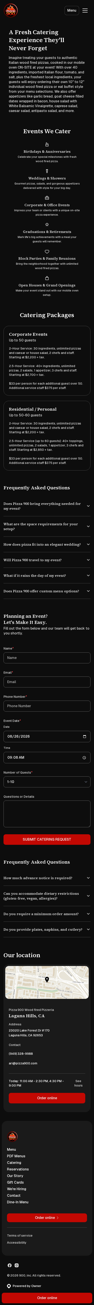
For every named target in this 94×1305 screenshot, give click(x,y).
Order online (45, 1112)
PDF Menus (16, 1170)
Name (14, 658)
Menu (71, 10)
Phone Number (21, 706)
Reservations (18, 1183)
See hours (75, 1098)
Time (6, 757)
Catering (14, 1177)
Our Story (15, 1190)
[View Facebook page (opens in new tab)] (9, 1279)
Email (14, 682)
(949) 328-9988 (21, 1069)
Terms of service (20, 1250)
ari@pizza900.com (23, 1079)
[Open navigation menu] (85, 10)
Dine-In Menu (17, 1216)
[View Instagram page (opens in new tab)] (16, 1279)
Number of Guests (24, 782)
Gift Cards (15, 1197)
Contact (14, 1210)
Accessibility (16, 1257)
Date (6, 736)
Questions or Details (18, 806)
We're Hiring (16, 1203)
